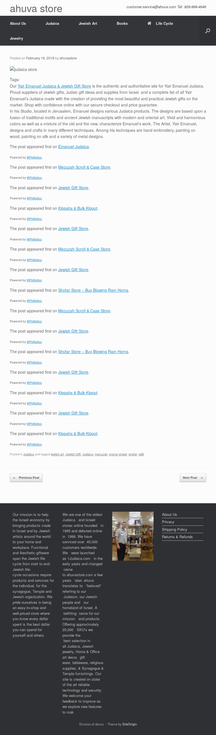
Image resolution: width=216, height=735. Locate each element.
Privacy (168, 521)
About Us (18, 23)
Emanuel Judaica (73, 146)
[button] (207, 31)
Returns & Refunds (177, 536)
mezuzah (101, 454)
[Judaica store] (133, 559)
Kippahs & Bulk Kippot (77, 208)
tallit (141, 454)
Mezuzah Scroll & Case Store (84, 167)
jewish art (57, 454)
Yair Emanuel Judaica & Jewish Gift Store (54, 86)
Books (122, 23)
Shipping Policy (174, 529)
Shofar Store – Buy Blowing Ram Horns (93, 290)
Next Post (193, 477)
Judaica (52, 23)
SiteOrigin (129, 724)
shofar (133, 454)
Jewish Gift (73, 454)
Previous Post (26, 477)
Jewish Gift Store (73, 187)
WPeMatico (34, 157)
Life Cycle (164, 23)
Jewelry (16, 38)
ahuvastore (68, 57)
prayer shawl (118, 454)
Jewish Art (88, 23)
